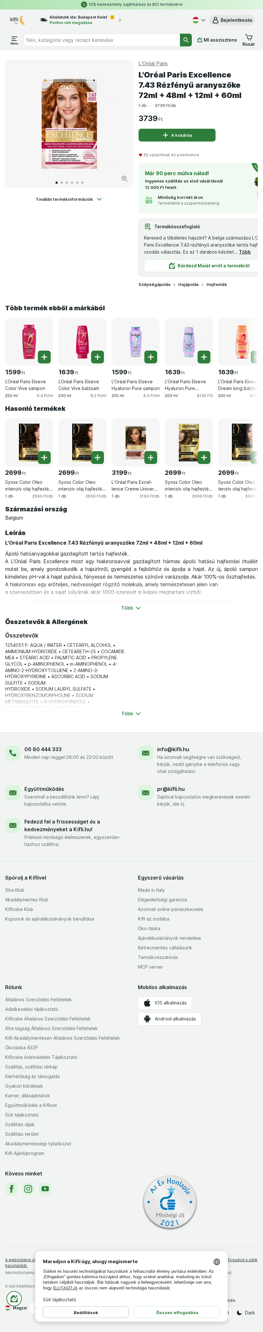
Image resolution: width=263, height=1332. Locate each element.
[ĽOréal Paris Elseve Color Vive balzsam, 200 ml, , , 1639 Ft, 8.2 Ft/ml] (82, 342)
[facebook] (11, 1188)
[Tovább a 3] (67, 183)
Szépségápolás (155, 284)
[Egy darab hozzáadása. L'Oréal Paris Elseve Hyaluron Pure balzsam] (204, 357)
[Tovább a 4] (72, 183)
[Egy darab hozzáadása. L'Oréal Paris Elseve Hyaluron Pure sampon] (150, 357)
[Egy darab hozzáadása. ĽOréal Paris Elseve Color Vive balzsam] (97, 357)
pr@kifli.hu (171, 789)
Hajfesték (217, 284)
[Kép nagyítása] (124, 179)
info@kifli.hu (173, 749)
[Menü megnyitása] (14, 40)
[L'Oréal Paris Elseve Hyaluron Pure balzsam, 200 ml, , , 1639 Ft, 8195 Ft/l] (189, 342)
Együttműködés (44, 789)
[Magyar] (198, 20)
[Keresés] (186, 40)
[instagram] (28, 1188)
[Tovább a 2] (62, 183)
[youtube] (44, 1188)
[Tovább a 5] (77, 183)
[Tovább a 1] (56, 183)
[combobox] (101, 40)
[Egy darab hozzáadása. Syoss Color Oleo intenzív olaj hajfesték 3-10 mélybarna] (97, 457)
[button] (232, 20)
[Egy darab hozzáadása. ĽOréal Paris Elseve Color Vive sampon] (44, 357)
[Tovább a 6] (82, 183)
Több (245, 252)
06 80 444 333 (43, 749)
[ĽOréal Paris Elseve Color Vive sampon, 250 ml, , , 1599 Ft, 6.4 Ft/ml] (29, 342)
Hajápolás (188, 284)
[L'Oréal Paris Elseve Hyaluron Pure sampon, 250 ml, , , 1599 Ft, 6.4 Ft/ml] (136, 342)
